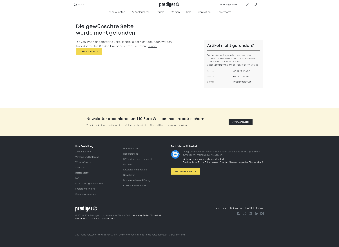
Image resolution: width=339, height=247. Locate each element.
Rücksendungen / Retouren (89, 183)
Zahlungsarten (83, 151)
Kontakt (259, 208)
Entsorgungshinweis (86, 188)
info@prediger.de (242, 81)
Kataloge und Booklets (135, 169)
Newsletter (129, 175)
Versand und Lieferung (87, 157)
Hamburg (137, 215)
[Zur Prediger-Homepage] (169, 4)
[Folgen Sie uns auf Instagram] (244, 213)
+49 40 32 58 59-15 (241, 76)
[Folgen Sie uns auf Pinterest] (256, 213)
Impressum (221, 208)
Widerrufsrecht (83, 162)
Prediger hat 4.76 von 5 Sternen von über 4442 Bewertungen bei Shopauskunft (223, 162)
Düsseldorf (155, 215)
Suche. (152, 46)
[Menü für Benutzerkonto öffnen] (247, 4)
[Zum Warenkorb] (262, 4)
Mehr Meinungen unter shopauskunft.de (204, 159)
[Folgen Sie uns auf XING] (262, 213)
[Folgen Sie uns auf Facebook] (238, 213)
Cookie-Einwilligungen (135, 185)
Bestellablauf (82, 173)
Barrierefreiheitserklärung (136, 180)
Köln (98, 218)
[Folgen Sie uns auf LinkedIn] (250, 213)
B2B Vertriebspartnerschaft (137, 159)
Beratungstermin (229, 4)
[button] (241, 122)
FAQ (77, 178)
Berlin (146, 215)
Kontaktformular (222, 64)
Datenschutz (237, 208)
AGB (249, 208)
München (110, 218)
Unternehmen (130, 148)
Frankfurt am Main (85, 218)
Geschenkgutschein (85, 194)
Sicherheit (80, 167)
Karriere (127, 164)
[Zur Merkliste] (255, 4)
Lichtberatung (130, 153)
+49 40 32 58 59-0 (241, 71)
